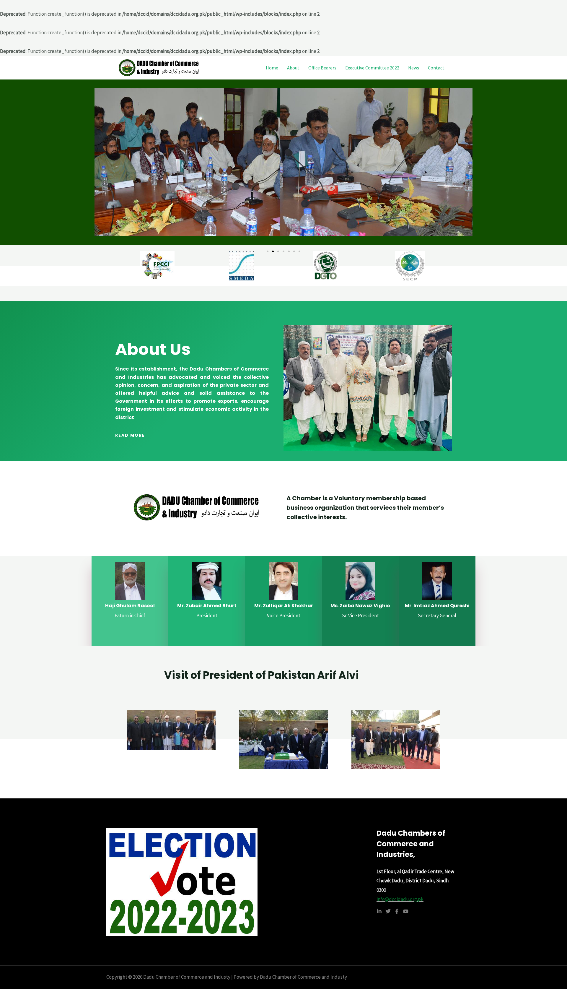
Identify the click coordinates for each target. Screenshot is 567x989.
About (293, 68)
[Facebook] (397, 911)
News (413, 68)
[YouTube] (405, 911)
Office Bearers (322, 68)
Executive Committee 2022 (372, 68)
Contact (436, 68)
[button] (267, 251)
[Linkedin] (379, 911)
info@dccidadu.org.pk (400, 899)
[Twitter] (388, 911)
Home (272, 68)
